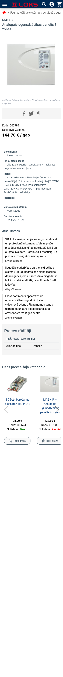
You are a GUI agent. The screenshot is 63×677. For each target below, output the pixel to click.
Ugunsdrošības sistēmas (25, 12)
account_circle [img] (52, 4)
